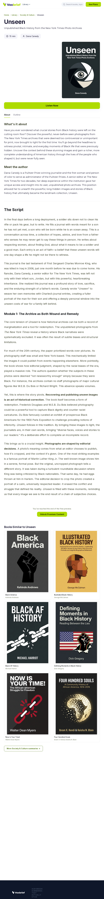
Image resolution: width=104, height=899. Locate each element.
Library (25, 4)
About (7, 114)
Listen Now (52, 105)
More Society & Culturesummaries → (23, 748)
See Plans (93, 4)
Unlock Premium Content (52, 514)
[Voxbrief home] (12, 4)
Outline (16, 114)
